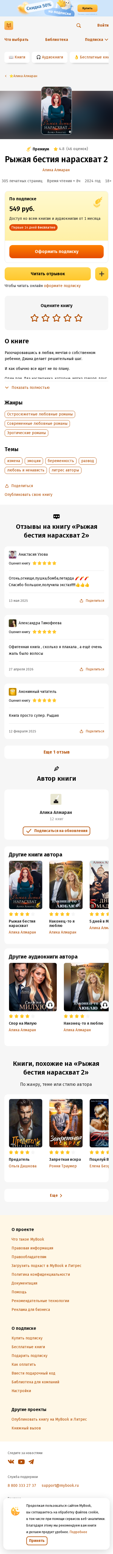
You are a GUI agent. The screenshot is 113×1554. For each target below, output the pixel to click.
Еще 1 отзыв (57, 752)
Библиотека (56, 39)
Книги (20, 57)
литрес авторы (65, 470)
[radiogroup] (56, 318)
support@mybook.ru (60, 1485)
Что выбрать (16, 39)
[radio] (34, 317)
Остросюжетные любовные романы (40, 414)
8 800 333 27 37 (22, 1485)
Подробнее (78, 1532)
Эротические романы (26, 433)
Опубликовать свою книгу (28, 494)
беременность (61, 461)
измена (13, 461)
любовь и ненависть (25, 470)
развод (87, 461)
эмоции (34, 461)
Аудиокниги (52, 57)
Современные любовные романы (37, 423)
